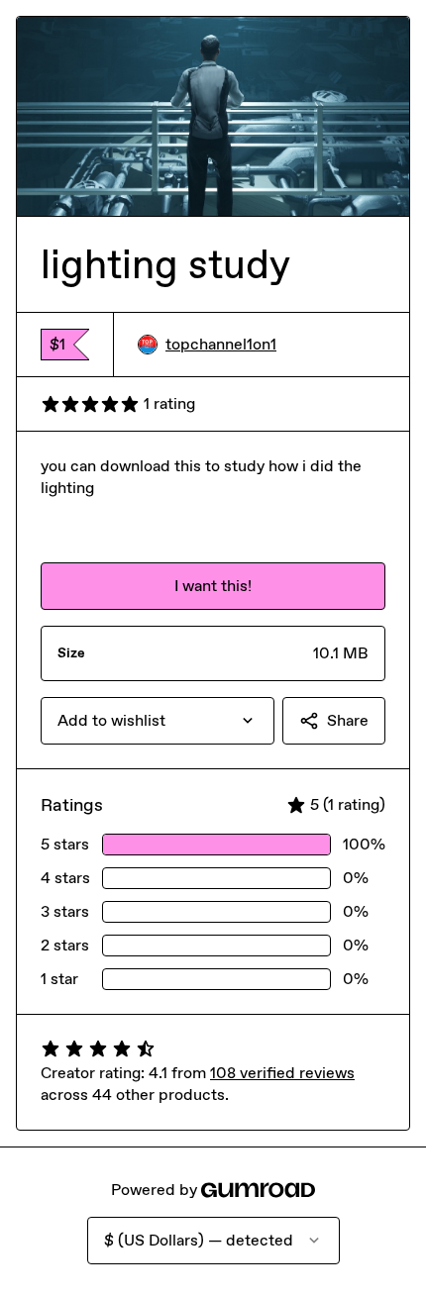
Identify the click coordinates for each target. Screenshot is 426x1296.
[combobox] (157, 721)
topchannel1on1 (220, 344)
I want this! (213, 585)
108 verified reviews (282, 1072)
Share (348, 720)
